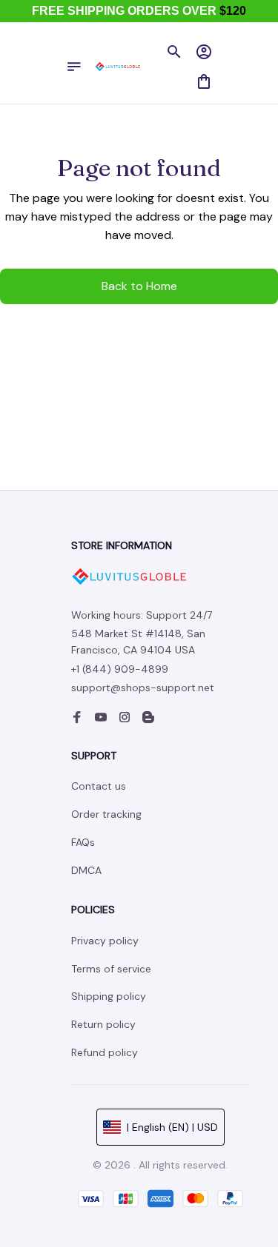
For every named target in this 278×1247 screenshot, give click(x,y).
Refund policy (104, 1052)
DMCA (86, 870)
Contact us (98, 786)
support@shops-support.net (142, 687)
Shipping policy (108, 996)
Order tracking (106, 814)
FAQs (83, 842)
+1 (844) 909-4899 (119, 669)
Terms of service (111, 968)
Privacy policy (105, 940)
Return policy (103, 1024)
